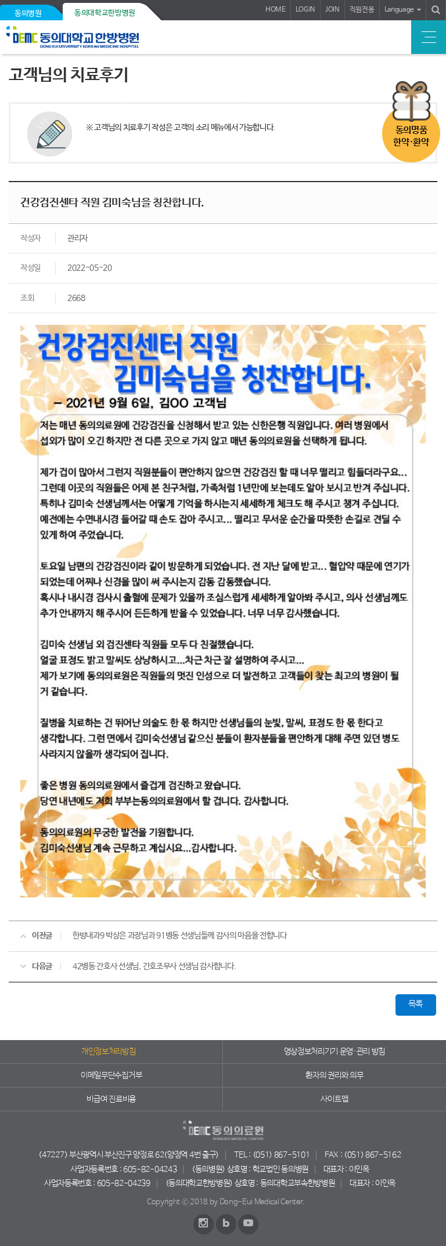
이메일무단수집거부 (111, 1075)
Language (399, 10)
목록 (415, 1004)
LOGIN (305, 10)
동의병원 (28, 13)
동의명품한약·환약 (411, 136)
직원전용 (362, 10)
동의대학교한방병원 (104, 13)
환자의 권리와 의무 (334, 1075)
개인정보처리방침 (108, 1051)
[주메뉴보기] (428, 37)
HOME (275, 10)
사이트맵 (334, 1099)
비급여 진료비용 (111, 1099)
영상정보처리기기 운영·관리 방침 (335, 1051)
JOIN (332, 10)
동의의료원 (88, 37)
